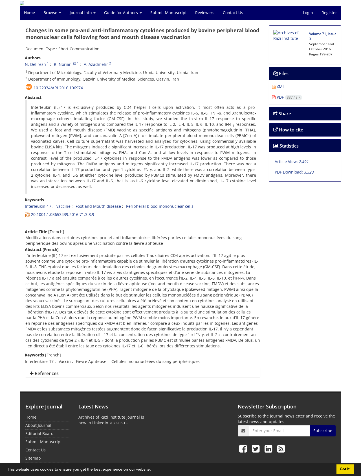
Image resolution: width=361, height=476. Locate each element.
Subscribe (322, 430)
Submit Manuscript (168, 12)
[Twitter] (256, 448)
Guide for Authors (121, 12)
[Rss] (281, 448)
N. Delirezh (35, 64)
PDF (288, 97)
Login (308, 12)
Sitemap (33, 458)
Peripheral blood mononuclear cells (159, 206)
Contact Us (233, 12)
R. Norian (63, 64)
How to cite (290, 130)
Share (284, 114)
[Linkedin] (269, 448)
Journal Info (81, 12)
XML (280, 86)
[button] (153, 470)
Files (283, 73)
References (46, 373)
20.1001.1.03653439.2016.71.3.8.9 (62, 214)
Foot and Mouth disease (98, 206)
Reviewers (204, 12)
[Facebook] (244, 448)
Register (329, 12)
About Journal (38, 425)
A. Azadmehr (96, 64)
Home (29, 12)
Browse (50, 12)
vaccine (63, 206)
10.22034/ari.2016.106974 (58, 87)
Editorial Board (39, 433)
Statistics (288, 146)
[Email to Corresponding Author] (74, 63)
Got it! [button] (345, 469)
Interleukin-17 (38, 206)
